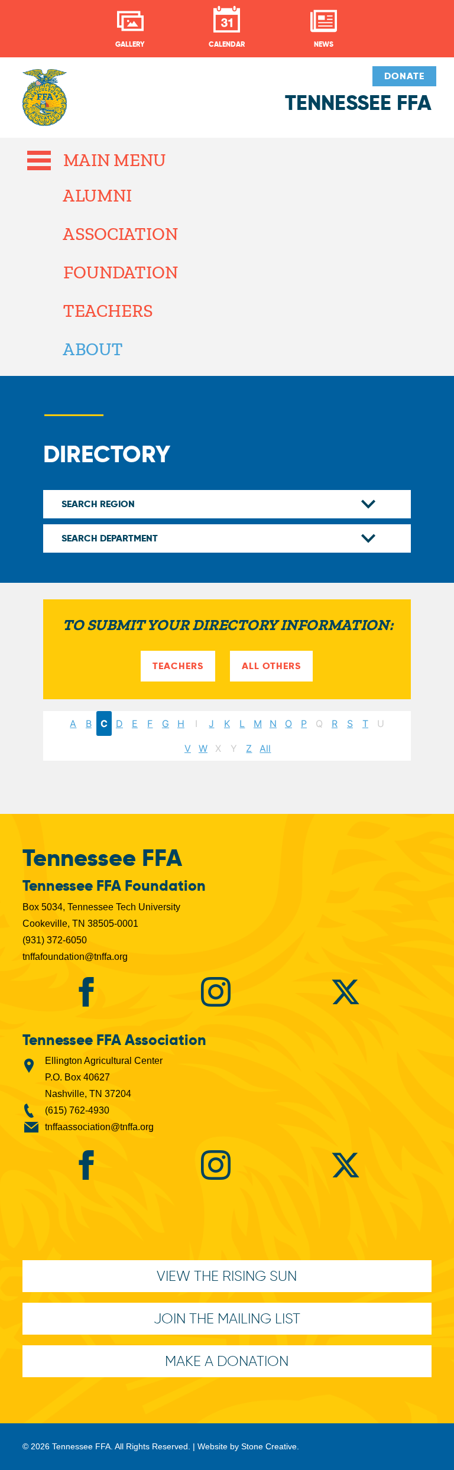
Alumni (97, 196)
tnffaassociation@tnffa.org (99, 1127)
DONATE (404, 76)
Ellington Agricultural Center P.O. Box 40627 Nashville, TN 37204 (104, 1077)
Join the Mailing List (227, 1318)
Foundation (120, 272)
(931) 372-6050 (54, 940)
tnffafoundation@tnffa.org (75, 957)
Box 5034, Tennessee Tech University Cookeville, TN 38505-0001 (101, 915)
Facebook (86, 992)
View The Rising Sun (227, 1275)
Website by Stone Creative (247, 1446)
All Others (271, 666)
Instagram (216, 992)
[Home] (44, 103)
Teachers (107, 311)
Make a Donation (226, 1361)
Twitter (345, 992)
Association (120, 234)
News (323, 44)
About (92, 349)
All (265, 748)
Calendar (227, 44)
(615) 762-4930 (77, 1110)
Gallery (130, 44)
